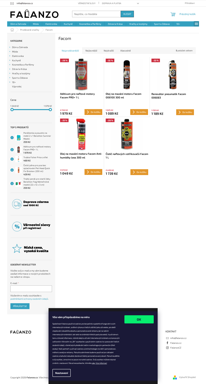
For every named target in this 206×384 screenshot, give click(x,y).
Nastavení (61, 372)
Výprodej (16, 86)
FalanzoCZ (175, 347)
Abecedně (125, 50)
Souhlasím (139, 319)
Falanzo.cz (175, 342)
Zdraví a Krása (19, 69)
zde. (93, 363)
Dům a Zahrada (20, 47)
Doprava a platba (111, 3)
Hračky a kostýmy (21, 73)
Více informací (101, 363)
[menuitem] (18, 24)
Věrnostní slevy (86, 3)
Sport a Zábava (20, 77)
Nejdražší (109, 50)
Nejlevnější (91, 50)
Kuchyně (16, 60)
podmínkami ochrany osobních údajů (29, 298)
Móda (15, 51)
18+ (14, 82)
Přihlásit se (20, 306)
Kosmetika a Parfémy (23, 64)
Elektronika (18, 56)
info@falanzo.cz (178, 338)
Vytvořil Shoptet (187, 377)
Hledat (127, 14)
